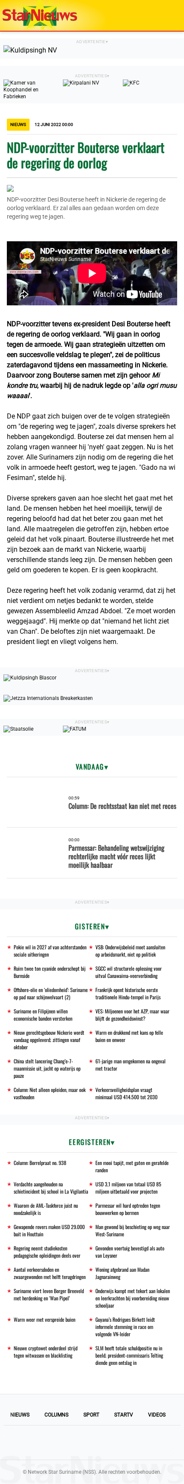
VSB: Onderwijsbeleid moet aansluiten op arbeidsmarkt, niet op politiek (130, 950)
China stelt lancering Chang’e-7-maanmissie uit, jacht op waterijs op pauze (47, 1068)
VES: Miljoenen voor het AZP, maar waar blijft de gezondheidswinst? (132, 1014)
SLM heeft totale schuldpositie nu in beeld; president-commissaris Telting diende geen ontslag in (129, 1355)
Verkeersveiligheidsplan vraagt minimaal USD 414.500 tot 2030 (126, 1093)
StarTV (123, 1415)
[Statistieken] (179, 1477)
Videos (157, 1415)
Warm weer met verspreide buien (44, 1319)
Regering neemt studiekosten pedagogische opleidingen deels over (47, 1251)
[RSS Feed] (150, 1442)
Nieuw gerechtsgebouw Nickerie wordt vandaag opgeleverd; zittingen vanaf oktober (49, 1040)
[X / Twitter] (92, 1442)
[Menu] (168, 15)
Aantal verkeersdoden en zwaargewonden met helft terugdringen (50, 1273)
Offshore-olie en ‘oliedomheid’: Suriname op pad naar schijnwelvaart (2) (51, 993)
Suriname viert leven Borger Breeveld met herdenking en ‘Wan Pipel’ (49, 1294)
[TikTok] (121, 1442)
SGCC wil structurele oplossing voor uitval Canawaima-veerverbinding (128, 972)
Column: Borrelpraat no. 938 (40, 1162)
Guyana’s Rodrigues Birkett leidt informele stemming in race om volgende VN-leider (125, 1327)
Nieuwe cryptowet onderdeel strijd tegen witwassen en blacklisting (45, 1351)
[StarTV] (157, 16)
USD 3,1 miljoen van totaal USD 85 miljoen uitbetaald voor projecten (128, 1187)
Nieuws (20, 1415)
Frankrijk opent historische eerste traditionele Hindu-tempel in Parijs (127, 993)
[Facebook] (34, 1442)
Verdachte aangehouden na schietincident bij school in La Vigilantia (51, 1187)
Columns (56, 1415)
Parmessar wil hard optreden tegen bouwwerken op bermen (127, 1209)
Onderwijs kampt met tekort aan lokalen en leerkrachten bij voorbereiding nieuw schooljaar (132, 1298)
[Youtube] (63, 1442)
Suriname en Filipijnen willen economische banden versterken (43, 1014)
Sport (91, 1415)
